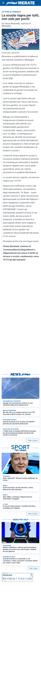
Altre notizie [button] (33, 440)
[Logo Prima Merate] (20, 3)
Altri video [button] (33, 568)
